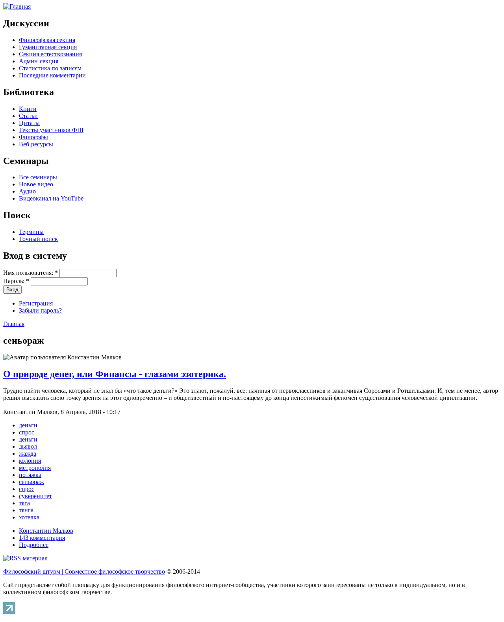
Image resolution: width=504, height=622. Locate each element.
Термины (31, 231)
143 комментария (42, 537)
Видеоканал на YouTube (51, 198)
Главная (13, 323)
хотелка (29, 517)
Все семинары (38, 177)
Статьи (28, 115)
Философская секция (47, 40)
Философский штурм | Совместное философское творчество (84, 571)
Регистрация (36, 303)
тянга (26, 510)
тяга (24, 503)
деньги (28, 425)
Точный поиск (38, 239)
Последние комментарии (52, 75)
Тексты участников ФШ (51, 130)
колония (30, 460)
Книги (28, 108)
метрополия (35, 467)
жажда (27, 453)
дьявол (28, 446)
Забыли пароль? (40, 310)
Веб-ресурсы (36, 144)
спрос (26, 432)
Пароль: (16, 281)
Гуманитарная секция (48, 47)
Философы (33, 137)
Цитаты (29, 123)
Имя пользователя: (30, 272)
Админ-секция (38, 61)
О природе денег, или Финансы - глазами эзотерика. (114, 374)
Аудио (27, 191)
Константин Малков (46, 530)
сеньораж (31, 481)
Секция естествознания (50, 54)
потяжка (30, 474)
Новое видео (36, 184)
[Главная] (17, 6)
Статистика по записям (50, 68)
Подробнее (33, 544)
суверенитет (35, 496)
